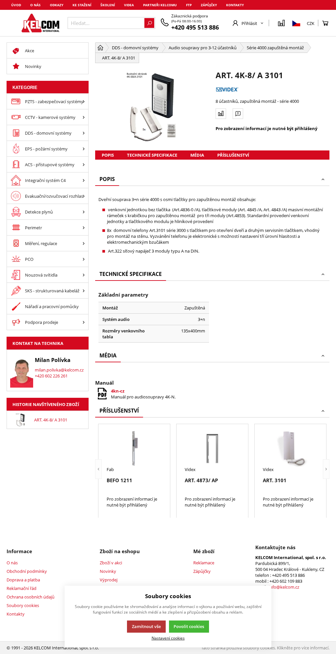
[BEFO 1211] (134, 448)
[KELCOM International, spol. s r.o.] (40, 23)
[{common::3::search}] (149, 23)
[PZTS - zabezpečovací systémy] (84, 101)
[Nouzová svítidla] (84, 275)
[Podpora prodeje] (84, 322)
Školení (107, 5)
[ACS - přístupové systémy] (84, 164)
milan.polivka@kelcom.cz (59, 370)
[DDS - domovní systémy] (84, 133)
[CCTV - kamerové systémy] (84, 117)
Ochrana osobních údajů (30, 597)
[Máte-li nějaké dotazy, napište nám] (237, 113)
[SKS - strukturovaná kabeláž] (84, 290)
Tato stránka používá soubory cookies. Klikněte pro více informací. (265, 648)
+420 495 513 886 (195, 27)
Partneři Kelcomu (160, 5)
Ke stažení (82, 5)
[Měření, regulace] (84, 243)
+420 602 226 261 (51, 376)
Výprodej (108, 580)
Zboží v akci (111, 563)
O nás (35, 5)
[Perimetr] (84, 227)
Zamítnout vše (146, 626)
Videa (129, 5)
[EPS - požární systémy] (84, 149)
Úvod (16, 5)
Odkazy (56, 5)
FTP (189, 5)
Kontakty (235, 5)
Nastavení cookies (168, 638)
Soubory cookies (23, 605)
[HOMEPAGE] (100, 47)
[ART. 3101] (290, 448)
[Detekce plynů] (84, 212)
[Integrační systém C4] (84, 180)
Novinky (108, 571)
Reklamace (203, 563)
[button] (98, 469)
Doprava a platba (23, 580)
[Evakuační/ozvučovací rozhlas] (84, 196)
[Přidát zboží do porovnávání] (221, 113)
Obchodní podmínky (27, 571)
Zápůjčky (209, 5)
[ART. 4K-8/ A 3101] (152, 107)
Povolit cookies (189, 626)
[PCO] (84, 259)
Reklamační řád (21, 588)
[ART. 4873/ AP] (212, 448)
